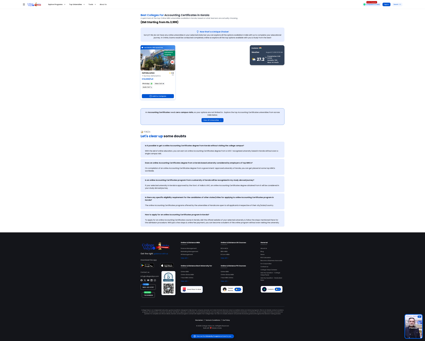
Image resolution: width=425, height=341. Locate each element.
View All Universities (211, 120)
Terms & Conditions (212, 320)
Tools (91, 4)
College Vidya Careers (269, 270)
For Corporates (266, 264)
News (263, 254)
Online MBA (185, 272)
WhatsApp (146, 84)
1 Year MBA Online (187, 278)
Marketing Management (189, 251)
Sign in (386, 4)
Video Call (158, 84)
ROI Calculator (266, 257)
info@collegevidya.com (150, 276)
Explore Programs (55, 4)
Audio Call (146, 87)
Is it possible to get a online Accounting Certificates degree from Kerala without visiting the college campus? (194, 145)
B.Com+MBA (225, 254)
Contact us (264, 267)
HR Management (187, 254)
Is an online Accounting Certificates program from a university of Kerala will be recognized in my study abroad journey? (199, 180)
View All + (184, 258)
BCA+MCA (224, 248)
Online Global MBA (187, 275)
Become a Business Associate (271, 260)
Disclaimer (199, 320)
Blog (262, 251)
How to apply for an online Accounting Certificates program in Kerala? (177, 214)
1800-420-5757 (148, 287)
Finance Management (189, 248)
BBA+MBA (224, 251)
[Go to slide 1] (154, 69)
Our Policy (226, 320)
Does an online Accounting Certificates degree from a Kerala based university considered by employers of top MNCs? (199, 163)
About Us (103, 4)
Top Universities (75, 4)
